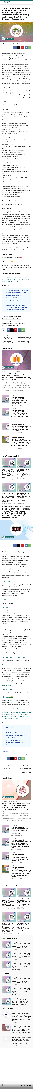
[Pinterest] (22, 47)
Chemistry (20, 316)
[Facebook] (15, 47)
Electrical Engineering (6, 321)
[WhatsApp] (29, 47)
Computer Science (16, 318)
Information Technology (7, 323)
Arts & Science (5, 371)
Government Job (27, 321)
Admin (4, 43)
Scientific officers (22, 323)
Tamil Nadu (15, 325)
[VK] (26, 47)
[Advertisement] (16, 1064)
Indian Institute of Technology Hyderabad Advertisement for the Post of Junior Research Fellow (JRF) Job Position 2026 (16, 377)
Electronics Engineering (17, 321)
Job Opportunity (11, 6)
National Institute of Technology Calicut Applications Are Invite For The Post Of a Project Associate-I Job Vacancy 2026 (21, 400)
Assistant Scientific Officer (11, 316)
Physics (15, 323)
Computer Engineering (6, 318)
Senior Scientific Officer (7, 325)
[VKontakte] (27, 1085)
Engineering (4, 6)
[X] (18, 47)
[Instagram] (24, 1085)
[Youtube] (30, 1085)
